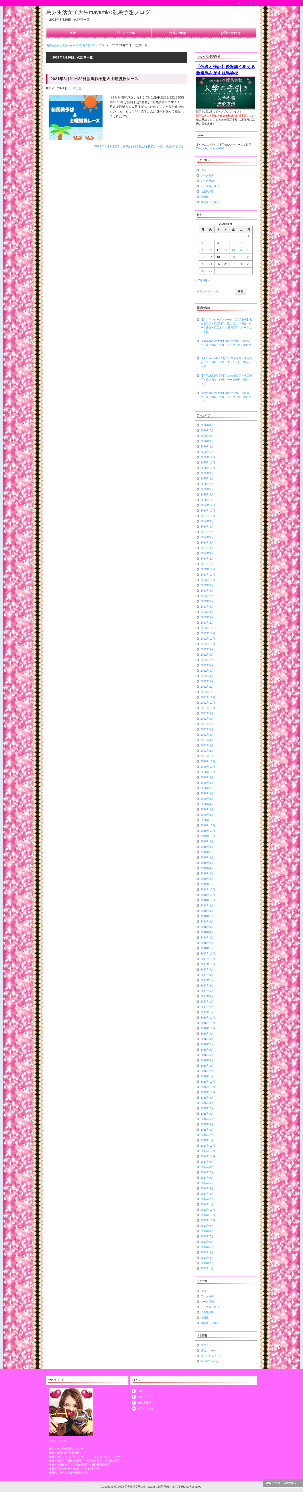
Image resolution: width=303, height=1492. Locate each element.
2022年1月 (207, 692)
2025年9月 (207, 473)
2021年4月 (207, 740)
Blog (203, 170)
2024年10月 (208, 515)
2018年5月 (207, 926)
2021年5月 (207, 734)
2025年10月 (208, 467)
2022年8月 (207, 654)
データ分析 (207, 175)
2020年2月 (207, 814)
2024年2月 (207, 558)
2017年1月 (207, 1012)
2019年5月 (207, 862)
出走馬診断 (207, 191)
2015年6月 (207, 1113)
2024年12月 (208, 505)
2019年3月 (207, 873)
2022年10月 (208, 644)
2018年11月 (208, 894)
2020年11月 (208, 766)
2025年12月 (208, 457)
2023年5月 (207, 606)
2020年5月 (207, 798)
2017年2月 (207, 1007)
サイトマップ (249, 3)
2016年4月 (207, 1060)
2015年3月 (207, 1129)
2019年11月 (208, 830)
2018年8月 (207, 910)
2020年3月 (207, 809)
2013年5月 (207, 1247)
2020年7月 (207, 788)
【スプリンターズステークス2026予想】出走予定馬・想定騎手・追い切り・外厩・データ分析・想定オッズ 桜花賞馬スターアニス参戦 (226, 325)
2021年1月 (207, 756)
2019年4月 (207, 868)
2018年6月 (207, 921)
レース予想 (74, 88)
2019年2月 (207, 878)
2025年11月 (208, 462)
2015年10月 (208, 1092)
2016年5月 (207, 1055)
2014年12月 (208, 1145)
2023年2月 (207, 622)
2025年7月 (207, 483)
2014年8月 (207, 1167)
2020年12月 (208, 761)
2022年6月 (207, 665)
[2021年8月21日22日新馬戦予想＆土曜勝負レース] (75, 137)
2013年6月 (207, 1241)
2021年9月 (207, 713)
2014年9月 (207, 1161)
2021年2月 (207, 750)
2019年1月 (207, 884)
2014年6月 (207, 1177)
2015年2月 (207, 1135)
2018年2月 (207, 942)
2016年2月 (207, 1071)
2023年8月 (207, 590)
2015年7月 (207, 1108)
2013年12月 (208, 1209)
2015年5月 (207, 1119)
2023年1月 (207, 628)
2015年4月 (207, 1124)
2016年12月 (208, 1017)
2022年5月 (207, 670)
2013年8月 (207, 1231)
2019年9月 (207, 841)
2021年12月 (208, 697)
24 (210, 264)
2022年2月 (207, 686)
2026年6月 (207, 435)
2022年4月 (207, 676)
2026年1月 (207, 451)
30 (203, 270)
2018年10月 (208, 900)
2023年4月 (207, 612)
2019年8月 (207, 846)
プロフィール (125, 33)
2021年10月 (208, 708)
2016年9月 (207, 1033)
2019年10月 (208, 836)
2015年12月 (208, 1081)
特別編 (205, 196)
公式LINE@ (178, 33)
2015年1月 (207, 1140)
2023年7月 (207, 596)
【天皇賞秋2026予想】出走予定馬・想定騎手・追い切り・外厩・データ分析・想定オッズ (226, 362)
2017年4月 (207, 996)
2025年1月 (207, 499)
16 (203, 257)
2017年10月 (208, 964)
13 (233, 250)
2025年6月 (207, 489)
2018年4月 (207, 932)
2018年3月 (207, 937)
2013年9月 (207, 1225)
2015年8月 (207, 1103)
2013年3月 (207, 1257)
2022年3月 (207, 681)
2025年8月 (207, 478)
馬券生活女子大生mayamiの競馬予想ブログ (98, 12)
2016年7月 (207, 1044)
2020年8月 (207, 782)
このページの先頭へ (284, 1483)
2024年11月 (208, 510)
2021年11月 (208, 702)
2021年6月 (207, 729)
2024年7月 (207, 532)
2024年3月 (207, 553)
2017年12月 (208, 953)
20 (233, 257)
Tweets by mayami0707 (210, 148)
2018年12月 (208, 889)
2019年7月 (207, 852)
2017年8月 (207, 975)
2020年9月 (207, 777)
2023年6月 (207, 601)
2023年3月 (207, 617)
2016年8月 (207, 1039)
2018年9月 (207, 905)
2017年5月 (207, 991)
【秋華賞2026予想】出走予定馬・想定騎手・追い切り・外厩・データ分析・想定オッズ (226, 397)
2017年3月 (207, 1001)
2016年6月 (207, 1049)
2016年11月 (208, 1023)
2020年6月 (207, 793)
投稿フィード (208, 1350)
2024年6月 (207, 537)
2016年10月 (208, 1028)
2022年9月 (207, 649)
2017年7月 (207, 980)
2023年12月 (208, 569)
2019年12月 (208, 825)
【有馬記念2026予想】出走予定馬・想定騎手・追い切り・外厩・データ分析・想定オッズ (226, 379)
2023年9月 (207, 585)
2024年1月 (207, 564)
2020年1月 (207, 820)
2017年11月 (208, 958)
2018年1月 (207, 948)
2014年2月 (207, 1199)
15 (248, 250)
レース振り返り (210, 186)
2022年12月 (208, 633)
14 (241, 250)
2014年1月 (207, 1204)
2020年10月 (208, 772)
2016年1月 (207, 1076)
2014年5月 (207, 1183)
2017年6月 (207, 985)
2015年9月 (207, 1097)
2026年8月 (207, 425)
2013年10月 (208, 1220)
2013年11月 (208, 1215)
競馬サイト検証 (210, 202)
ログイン (206, 1345)
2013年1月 (207, 1268)
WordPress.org (209, 1361)
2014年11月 (208, 1151)
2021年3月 (207, 745)
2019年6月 (207, 857)
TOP (72, 33)
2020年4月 (207, 804)
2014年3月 (207, 1193)
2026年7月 (207, 430)
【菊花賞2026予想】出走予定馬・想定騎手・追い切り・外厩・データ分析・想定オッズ (226, 344)
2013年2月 (207, 1263)
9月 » (206, 280)
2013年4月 (207, 1252)
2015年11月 (208, 1087)
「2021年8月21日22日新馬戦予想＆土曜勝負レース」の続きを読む (138, 146)
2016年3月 (207, 1065)
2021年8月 (207, 718)
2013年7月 (207, 1236)
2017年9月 (207, 969)
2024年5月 (207, 542)
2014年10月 (208, 1156)
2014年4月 (207, 1188)
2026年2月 (207, 446)
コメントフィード (211, 1355)
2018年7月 (207, 916)
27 (233, 264)
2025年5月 (207, 494)
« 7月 (199, 280)
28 (241, 264)
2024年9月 (207, 521)
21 (241, 257)
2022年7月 (207, 660)
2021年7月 (207, 724)
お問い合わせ (230, 33)
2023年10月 (208, 580)
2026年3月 (207, 441)
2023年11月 (208, 574)
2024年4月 (207, 548)
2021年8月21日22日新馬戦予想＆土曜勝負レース (94, 79)
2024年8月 (207, 526)
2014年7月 (207, 1172)
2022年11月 (208, 638)
